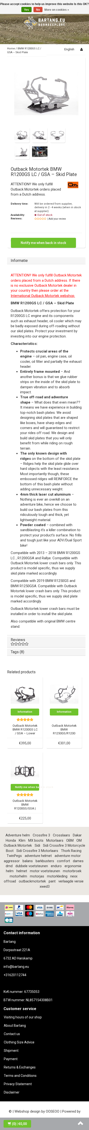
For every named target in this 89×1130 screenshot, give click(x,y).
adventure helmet (38, 856)
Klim (22, 840)
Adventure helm (17, 835)
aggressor (12, 861)
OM (79, 840)
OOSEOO (52, 1111)
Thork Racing (71, 851)
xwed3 (45, 886)
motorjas (37, 876)
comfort (63, 861)
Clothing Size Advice (19, 1042)
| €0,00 (19, 1124)
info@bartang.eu (16, 967)
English (69, 49)
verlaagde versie (71, 881)
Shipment (11, 1050)
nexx (73, 876)
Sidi (37, 845)
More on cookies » (56, 9)
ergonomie (73, 866)
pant (52, 881)
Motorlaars (54, 840)
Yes (26, 9)
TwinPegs (14, 856)
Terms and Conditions (20, 1076)
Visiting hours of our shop (23, 1017)
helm (10, 871)
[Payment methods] (44, 914)
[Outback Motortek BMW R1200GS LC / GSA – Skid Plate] (46, 94)
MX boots (35, 840)
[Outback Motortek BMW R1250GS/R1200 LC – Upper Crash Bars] (64, 694)
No (38, 9)
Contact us (12, 1034)
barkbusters (45, 861)
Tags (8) (17, 652)
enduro (56, 866)
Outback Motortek (18, 845)
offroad (10, 881)
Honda (11, 840)
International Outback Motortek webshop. (43, 296)
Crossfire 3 (41, 835)
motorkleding (57, 876)
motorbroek (72, 871)
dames (78, 861)
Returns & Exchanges (20, 1067)
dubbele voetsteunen (31, 866)
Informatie (19, 260)
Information (25, 711)
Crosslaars (61, 835)
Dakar (77, 835)
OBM (70, 840)
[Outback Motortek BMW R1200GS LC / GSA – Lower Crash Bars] (25, 694)
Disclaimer (11, 1092)
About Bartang (15, 1025)
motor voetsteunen (45, 871)
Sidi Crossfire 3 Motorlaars (37, 851)
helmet (21, 871)
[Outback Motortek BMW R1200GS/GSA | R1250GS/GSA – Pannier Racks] (25, 769)
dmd (9, 866)
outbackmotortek (32, 881)
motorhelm (18, 876)
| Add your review (56, 219)
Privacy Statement (18, 1084)
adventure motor (68, 856)
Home (11, 48)
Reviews (18, 640)
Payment (11, 1059)
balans (28, 861)
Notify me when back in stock (43, 243)
